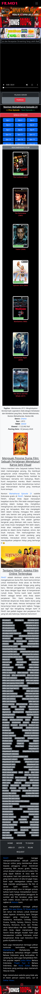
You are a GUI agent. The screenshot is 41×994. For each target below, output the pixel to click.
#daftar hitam (33, 641)
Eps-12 (32, 134)
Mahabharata (8, 950)
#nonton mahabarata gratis (29, 806)
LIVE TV (21, 847)
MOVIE (19, 843)
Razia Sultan (24, 965)
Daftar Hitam (8, 980)
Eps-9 (32, 130)
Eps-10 (8, 134)
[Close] (22, 14)
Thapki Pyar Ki (22, 963)
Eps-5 (20, 125)
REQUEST (20, 852)
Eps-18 (32, 144)
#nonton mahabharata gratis (12, 809)
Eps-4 (8, 125)
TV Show (26, 909)
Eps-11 (20, 134)
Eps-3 (32, 120)
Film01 (20, 496)
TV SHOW (29, 843)
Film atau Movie (15, 909)
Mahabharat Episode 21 (20, 493)
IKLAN (30, 847)
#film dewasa (7, 670)
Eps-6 (32, 125)
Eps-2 (20, 120)
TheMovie (20, 100)
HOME (10, 843)
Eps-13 (8, 139)
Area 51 (34, 909)
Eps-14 (20, 139)
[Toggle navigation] (37, 3)
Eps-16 (8, 144)
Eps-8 (20, 130)
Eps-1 (8, 120)
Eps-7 (8, 130)
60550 (23, 424)
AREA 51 (11, 847)
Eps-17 (20, 144)
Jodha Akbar (26, 960)
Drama (23, 418)
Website (14, 902)
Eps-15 (32, 139)
